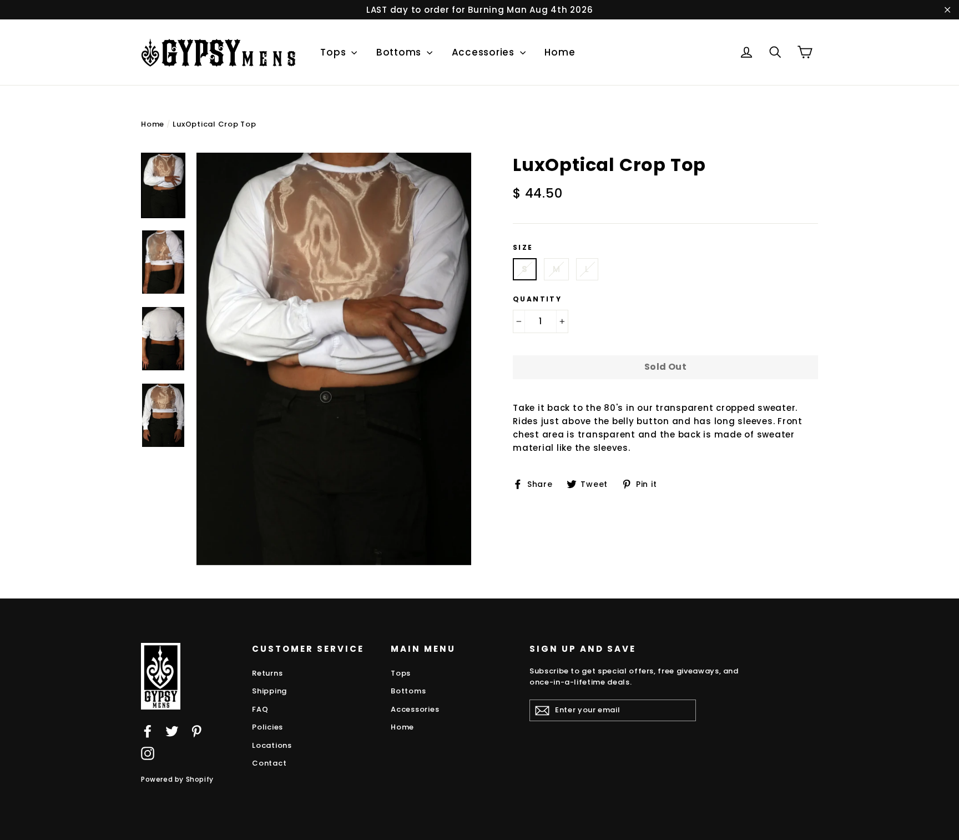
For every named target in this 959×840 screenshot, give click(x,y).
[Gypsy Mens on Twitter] (172, 731)
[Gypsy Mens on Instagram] (147, 753)
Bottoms (400, 52)
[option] (333, 359)
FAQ (260, 709)
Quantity (537, 299)
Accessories (484, 52)
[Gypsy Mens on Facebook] (147, 731)
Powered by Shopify (177, 779)
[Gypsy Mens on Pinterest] (196, 731)
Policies (267, 727)
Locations (272, 745)
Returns (267, 673)
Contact (269, 763)
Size (523, 247)
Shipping (269, 691)
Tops (334, 52)
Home (559, 52)
